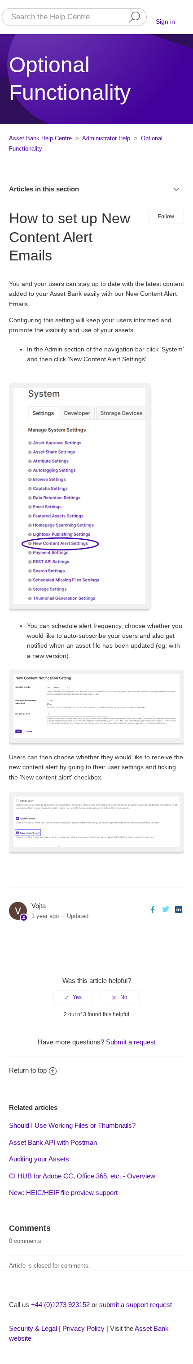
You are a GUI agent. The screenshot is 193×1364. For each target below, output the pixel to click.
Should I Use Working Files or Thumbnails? (72, 1125)
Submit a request (131, 1042)
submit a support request (135, 1304)
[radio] (73, 997)
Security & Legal (33, 1328)
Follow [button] (166, 216)
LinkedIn (178, 909)
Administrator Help (106, 138)
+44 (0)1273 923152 (60, 1304)
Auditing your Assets (39, 1159)
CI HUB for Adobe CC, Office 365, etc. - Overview (82, 1176)
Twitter (165, 909)
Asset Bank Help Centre (40, 138)
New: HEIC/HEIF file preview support (63, 1192)
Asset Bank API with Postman (53, 1142)
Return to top (28, 1070)
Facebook (152, 909)
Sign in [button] (165, 21)
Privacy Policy (83, 1328)
